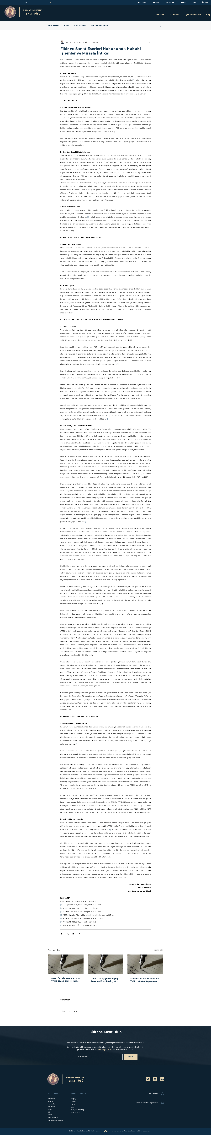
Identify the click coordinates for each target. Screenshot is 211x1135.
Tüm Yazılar (53, 26)
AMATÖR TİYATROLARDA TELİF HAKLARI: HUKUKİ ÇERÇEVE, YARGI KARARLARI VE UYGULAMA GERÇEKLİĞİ (65, 980)
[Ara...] (50, 2)
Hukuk (66, 26)
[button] (174, 15)
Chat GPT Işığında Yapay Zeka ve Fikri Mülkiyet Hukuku (104, 980)
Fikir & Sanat (80, 26)
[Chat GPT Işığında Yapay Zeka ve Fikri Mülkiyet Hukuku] (105, 964)
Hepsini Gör (158, 950)
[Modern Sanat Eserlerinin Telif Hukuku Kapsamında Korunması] (145, 964)
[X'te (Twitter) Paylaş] (67, 933)
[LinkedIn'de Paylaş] (73, 933)
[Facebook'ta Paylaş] (61, 933)
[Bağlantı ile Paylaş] (79, 933)
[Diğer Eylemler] (149, 42)
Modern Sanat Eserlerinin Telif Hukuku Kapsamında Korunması (145, 980)
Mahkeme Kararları (99, 26)
